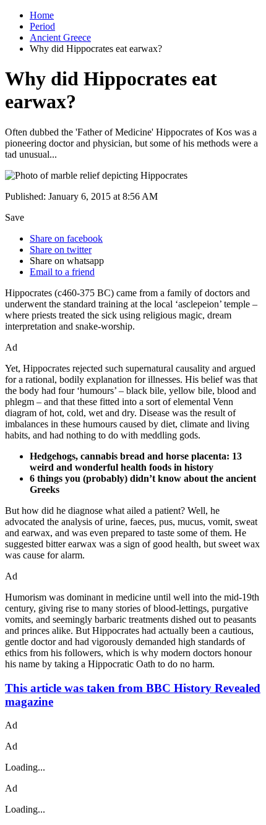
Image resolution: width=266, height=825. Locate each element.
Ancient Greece (60, 37)
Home (42, 15)
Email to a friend (62, 272)
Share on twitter (61, 249)
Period (42, 26)
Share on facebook (66, 238)
